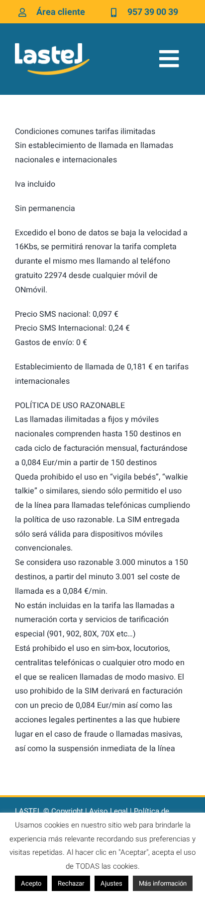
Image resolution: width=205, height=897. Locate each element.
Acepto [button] (31, 883)
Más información (163, 883)
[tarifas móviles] (52, 47)
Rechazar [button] (71, 883)
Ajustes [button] (111, 883)
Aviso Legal (108, 811)
